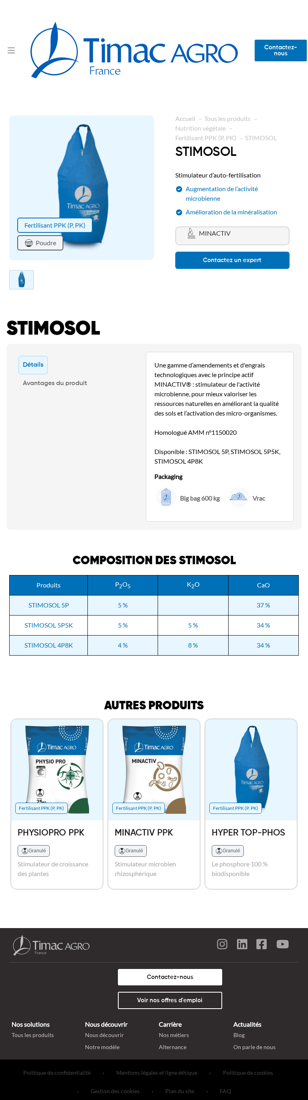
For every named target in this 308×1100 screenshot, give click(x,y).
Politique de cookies (248, 1072)
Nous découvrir (104, 1034)
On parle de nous (254, 1046)
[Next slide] (154, 188)
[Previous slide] (9, 188)
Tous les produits (33, 1034)
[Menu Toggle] (11, 50)
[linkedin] (242, 945)
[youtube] (282, 945)
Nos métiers (174, 1034)
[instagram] (222, 945)
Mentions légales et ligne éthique (156, 1072)
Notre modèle (102, 1046)
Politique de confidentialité (57, 1072)
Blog (239, 1034)
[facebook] (262, 945)
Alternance (172, 1046)
